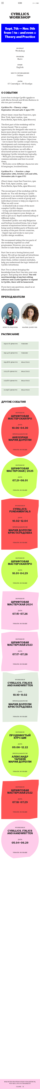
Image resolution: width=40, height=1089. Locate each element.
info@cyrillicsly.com (10, 289)
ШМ (20, 3)
